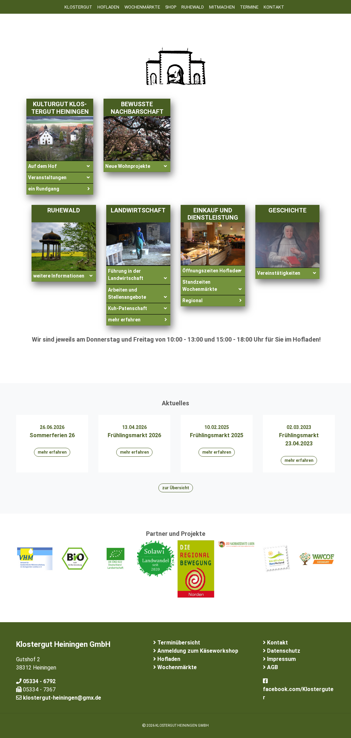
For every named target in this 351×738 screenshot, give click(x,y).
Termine (249, 7)
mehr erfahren (124, 319)
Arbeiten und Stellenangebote (127, 293)
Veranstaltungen (47, 177)
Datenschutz (283, 651)
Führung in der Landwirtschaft (125, 274)
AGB (272, 667)
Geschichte (287, 210)
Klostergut (78, 7)
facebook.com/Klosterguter (298, 693)
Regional (192, 300)
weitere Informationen (58, 276)
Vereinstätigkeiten (278, 273)
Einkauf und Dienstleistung (212, 214)
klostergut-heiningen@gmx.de (61, 697)
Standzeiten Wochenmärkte (199, 285)
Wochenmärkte (142, 7)
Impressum (281, 659)
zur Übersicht (175, 487)
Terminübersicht (178, 642)
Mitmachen (222, 7)
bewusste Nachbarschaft (137, 107)
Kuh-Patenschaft (127, 308)
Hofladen (108, 7)
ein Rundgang (43, 189)
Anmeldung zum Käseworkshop (197, 651)
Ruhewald (63, 210)
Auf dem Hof (42, 166)
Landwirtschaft (138, 210)
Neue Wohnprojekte (127, 166)
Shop (170, 7)
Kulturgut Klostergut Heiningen (60, 107)
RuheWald (192, 7)
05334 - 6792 (39, 681)
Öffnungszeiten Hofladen (211, 270)
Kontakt (274, 7)
